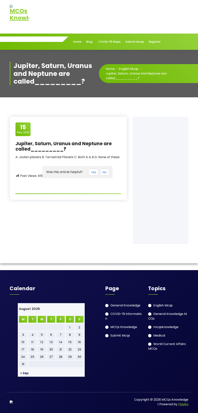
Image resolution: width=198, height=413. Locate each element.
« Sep (24, 373)
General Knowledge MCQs (167, 316)
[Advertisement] (160, 180)
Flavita (183, 404)
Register (155, 42)
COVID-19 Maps (109, 42)
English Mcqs (128, 69)
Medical (159, 335)
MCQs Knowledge (123, 327)
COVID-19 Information (123, 316)
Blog (89, 42)
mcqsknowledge (165, 327)
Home (77, 42)
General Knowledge (125, 305)
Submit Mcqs (134, 42)
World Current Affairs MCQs (167, 346)
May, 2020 (23, 129)
